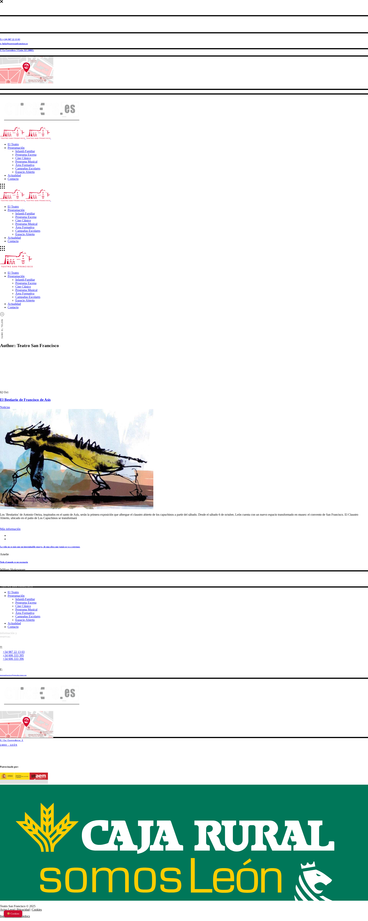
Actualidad (14, 623)
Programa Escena (25, 602)
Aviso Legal (7, 909)
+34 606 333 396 (13, 658)
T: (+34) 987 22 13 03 (10, 39)
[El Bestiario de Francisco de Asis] (76, 508)
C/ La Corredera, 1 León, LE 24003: (17, 50)
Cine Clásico (23, 606)
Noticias (5, 407)
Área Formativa (24, 613)
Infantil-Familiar (25, 599)
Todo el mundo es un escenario (14, 562)
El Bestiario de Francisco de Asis (25, 400)
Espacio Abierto (25, 619)
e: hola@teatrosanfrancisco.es (14, 43)
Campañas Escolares (27, 616)
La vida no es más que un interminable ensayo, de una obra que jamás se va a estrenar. (40, 547)
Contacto (13, 626)
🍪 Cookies (13, 913)
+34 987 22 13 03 (14, 652)
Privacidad (23, 909)
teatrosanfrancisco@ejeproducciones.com (13, 675)
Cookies (37, 909)
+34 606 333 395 (13, 655)
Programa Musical (26, 609)
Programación (16, 595)
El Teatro (13, 592)
